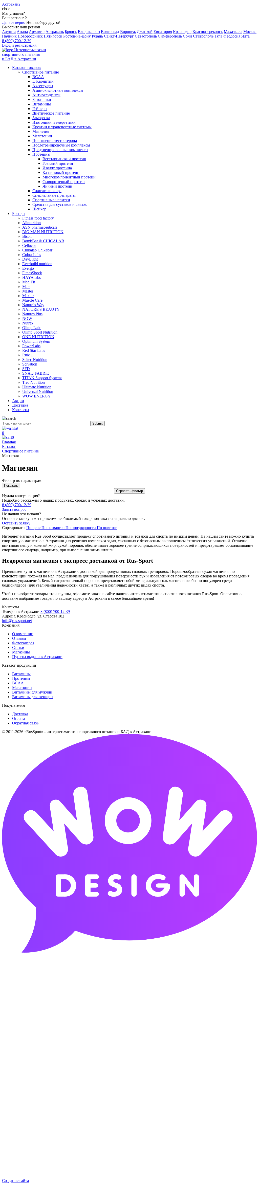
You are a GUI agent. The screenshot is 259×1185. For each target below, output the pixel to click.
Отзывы (19, 638)
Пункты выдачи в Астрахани (37, 656)
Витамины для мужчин (32, 692)
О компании (22, 634)
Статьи (18, 647)
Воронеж (128, 31)
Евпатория (163, 31)
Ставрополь (203, 36)
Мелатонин (22, 687)
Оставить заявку (16, 523)
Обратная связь (25, 723)
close (6, 9)
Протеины (21, 678)
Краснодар (182, 31)
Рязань (97, 36)
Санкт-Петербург (119, 36)
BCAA (18, 683)
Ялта (245, 36)
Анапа (22, 31)
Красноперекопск (207, 31)
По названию (53, 527)
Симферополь (170, 36)
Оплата (18, 718)
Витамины (21, 674)
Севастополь (146, 36)
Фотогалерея (23, 643)
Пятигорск (53, 36)
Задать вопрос (14, 509)
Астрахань (55, 31)
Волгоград (110, 31)
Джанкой (145, 31)
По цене (33, 527)
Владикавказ (89, 31)
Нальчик (9, 36)
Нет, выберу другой (43, 22)
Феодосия (231, 36)
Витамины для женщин (32, 697)
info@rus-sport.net (17, 620)
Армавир (37, 31)
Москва (249, 31)
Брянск (71, 31)
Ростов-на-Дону (77, 36)
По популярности (81, 527)
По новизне (107, 527)
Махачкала (233, 31)
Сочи (187, 36)
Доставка (20, 714)
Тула (218, 36)
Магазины (21, 652)
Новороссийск (30, 36)
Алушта (9, 31)
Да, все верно (13, 22)
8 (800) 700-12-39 (16, 41)
